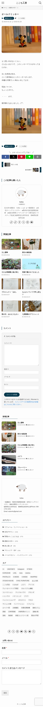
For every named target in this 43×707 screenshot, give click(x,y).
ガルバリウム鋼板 (27, 588)
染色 (4, 615)
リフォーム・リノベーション (15, 527)
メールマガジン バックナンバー (18, 555)
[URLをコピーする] (37, 157)
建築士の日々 (9, 18)
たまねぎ (15, 584)
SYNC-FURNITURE (22, 581)
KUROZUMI (6, 573)
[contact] (29, 631)
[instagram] (27, 222)
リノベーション (19, 604)
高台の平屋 (34, 615)
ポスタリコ (22, 600)
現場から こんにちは (13, 536)
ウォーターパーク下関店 (10, 588)
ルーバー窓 (6, 608)
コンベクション (8, 592)
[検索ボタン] (40, 3)
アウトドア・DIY (12, 550)
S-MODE (16, 577)
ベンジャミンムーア (9, 600)
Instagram (21, 569)
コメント (8, 343)
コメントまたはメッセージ (13, 668)
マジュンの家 (7, 604)
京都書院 (15, 608)
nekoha (27, 573)
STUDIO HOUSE (8, 581)
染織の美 (35, 611)
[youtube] (31, 222)
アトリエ (31, 584)
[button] (5, 157)
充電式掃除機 (25, 608)
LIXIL (14, 573)
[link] (11, 222)
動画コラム (36, 608)
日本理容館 (12, 611)
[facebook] (19, 222)
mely (20, 573)
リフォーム (30, 604)
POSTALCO (6, 577)
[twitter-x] (23, 222)
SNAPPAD (33, 577)
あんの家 (35, 581)
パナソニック (17, 596)
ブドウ (26, 596)
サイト (6, 384)
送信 (5, 693)
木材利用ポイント (24, 611)
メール (7, 376)
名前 (6, 369)
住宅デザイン (11, 532)
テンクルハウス (21, 592)
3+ (3, 569)
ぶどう (23, 584)
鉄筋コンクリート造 (22, 615)
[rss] (25, 631)
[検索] (33, 631)
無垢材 (10, 615)
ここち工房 (21, 3)
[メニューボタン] (3, 3)
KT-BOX (29, 569)
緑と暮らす (10, 546)
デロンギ (31, 592)
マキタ (30, 600)
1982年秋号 (11, 569)
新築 (4, 611)
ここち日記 (21, 18)
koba (21, 202)
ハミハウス (6, 596)
